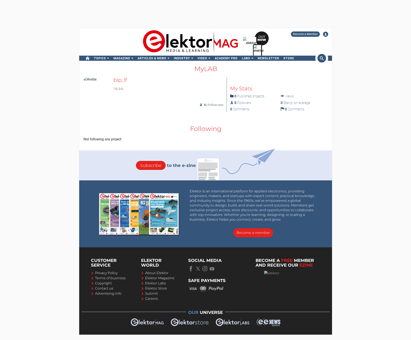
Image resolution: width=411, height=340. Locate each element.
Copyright (103, 283)
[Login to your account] (325, 34)
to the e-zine (168, 165)
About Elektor (156, 273)
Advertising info (108, 293)
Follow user (215, 105)
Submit (151, 293)
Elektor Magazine (159, 278)
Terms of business (110, 278)
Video (202, 58)
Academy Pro (226, 58)
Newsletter (268, 58)
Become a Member (305, 34)
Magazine (121, 58)
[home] (87, 58)
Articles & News (152, 58)
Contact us (104, 288)
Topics (100, 58)
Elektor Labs (155, 283)
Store (288, 58)
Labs (246, 58)
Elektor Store (156, 288)
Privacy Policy (106, 273)
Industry (182, 58)
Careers (151, 299)
